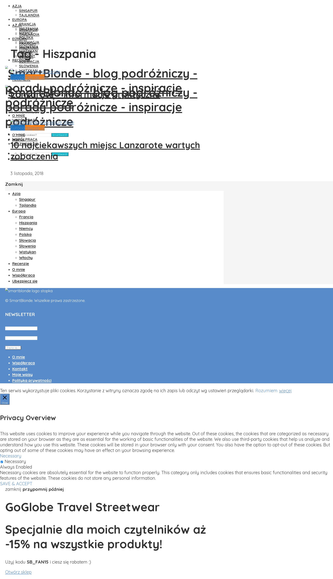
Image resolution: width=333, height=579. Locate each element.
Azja (17, 6)
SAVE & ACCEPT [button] (16, 483)
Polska (25, 234)
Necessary (15, 461)
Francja (27, 24)
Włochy (26, 257)
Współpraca (24, 139)
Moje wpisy (22, 374)
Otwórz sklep (18, 572)
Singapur (28, 10)
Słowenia (28, 66)
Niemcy (26, 228)
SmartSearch (60, 135)
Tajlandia (29, 15)
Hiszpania (35, 77)
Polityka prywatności (32, 380)
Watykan (27, 251)
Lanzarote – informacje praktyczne (85, 94)
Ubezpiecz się (24, 281)
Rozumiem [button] (266, 390)
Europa (19, 19)
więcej (285, 390)
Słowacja (29, 61)
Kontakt (20, 368)
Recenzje (20, 263)
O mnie (18, 134)
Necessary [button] (10, 456)
